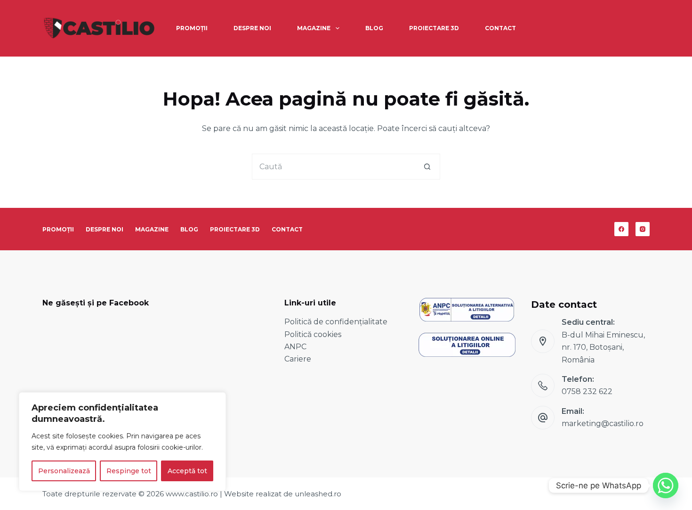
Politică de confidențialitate (335, 321)
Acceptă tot (187, 471)
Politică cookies (312, 334)
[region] (122, 441)
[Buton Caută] (427, 167)
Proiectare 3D (434, 28)
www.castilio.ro (192, 493)
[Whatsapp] (665, 485)
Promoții (192, 28)
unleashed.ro (318, 493)
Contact (500, 28)
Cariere (297, 358)
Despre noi (252, 28)
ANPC (295, 346)
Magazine (313, 28)
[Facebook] (621, 229)
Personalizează (64, 471)
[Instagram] (643, 229)
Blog (374, 28)
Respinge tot (128, 471)
